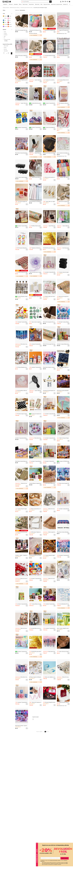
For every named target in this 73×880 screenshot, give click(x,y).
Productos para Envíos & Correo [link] (26, 7)
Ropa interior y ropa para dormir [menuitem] (56, 4)
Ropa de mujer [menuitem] (25, 4)
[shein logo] (7, 1)
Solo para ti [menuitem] (11, 4)
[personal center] (60, 1)
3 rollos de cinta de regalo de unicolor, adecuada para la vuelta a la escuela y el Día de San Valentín (63, 127)
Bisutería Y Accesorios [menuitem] (67, 4)
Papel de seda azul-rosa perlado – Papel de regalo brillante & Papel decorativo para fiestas (49, 296)
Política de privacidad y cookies (55, 860)
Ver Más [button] (6, 40)
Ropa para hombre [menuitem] (47, 4)
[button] (67, 1)
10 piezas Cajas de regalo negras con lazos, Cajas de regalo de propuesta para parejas (63, 272)
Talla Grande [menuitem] (37, 4)
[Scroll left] (68, 4)
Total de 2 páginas (39, 731)
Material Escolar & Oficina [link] (14, 7)
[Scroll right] (69, 4)
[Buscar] (50, 2)
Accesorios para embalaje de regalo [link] (40, 7)
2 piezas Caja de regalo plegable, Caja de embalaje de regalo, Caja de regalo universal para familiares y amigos (21, 177)
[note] (33, 33)
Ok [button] (11, 53)
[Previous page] (44, 731)
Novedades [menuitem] (16, 4)
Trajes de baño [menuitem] (31, 4)
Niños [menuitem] (41, 4)
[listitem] (21, 24)
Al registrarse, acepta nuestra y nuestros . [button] (54, 861)
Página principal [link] (6, 7)
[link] (63, 1)
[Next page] (48, 731)
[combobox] (21, 10)
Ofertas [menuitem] (20, 4)
